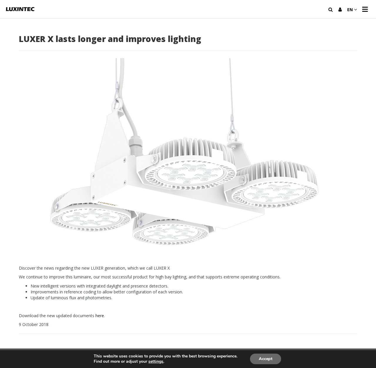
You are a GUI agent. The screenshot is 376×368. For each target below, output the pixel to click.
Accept (265, 359)
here (99, 315)
